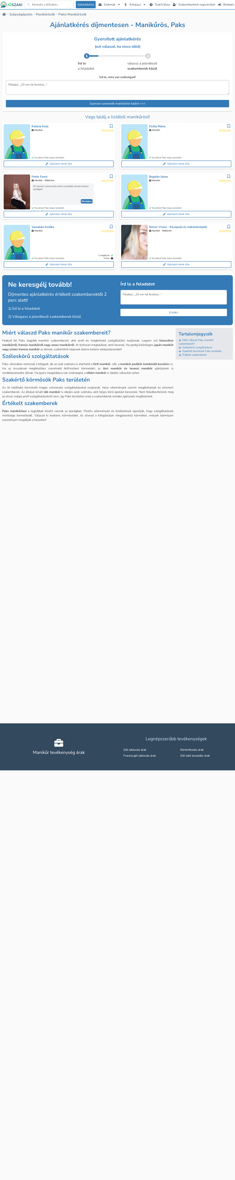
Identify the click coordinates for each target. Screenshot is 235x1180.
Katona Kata (40, 126)
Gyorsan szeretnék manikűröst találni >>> (117, 104)
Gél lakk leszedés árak (195, 756)
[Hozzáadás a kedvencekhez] (111, 126)
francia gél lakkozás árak (139, 756)
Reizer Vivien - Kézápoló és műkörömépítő (178, 227)
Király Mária (157, 126)
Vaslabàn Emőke (43, 227)
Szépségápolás (20, 14)
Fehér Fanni (39, 177)
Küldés (173, 312)
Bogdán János (158, 177)
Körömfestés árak (192, 750)
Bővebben (87, 201)
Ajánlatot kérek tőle (61, 164)
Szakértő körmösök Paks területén (202, 351)
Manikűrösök (45, 14)
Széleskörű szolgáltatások (197, 347)
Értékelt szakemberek (194, 355)
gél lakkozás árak (134, 750)
